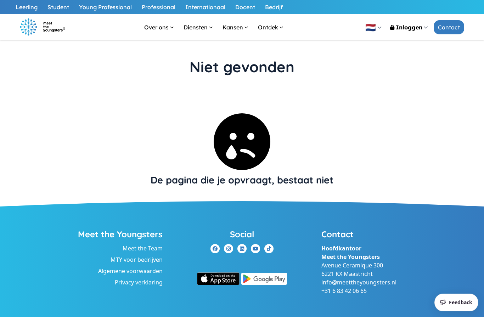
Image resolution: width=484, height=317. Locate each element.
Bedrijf (274, 7)
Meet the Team (143, 248)
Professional (158, 7)
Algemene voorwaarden (130, 271)
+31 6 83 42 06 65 (344, 291)
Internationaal (205, 7)
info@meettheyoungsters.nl (358, 282)
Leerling (27, 7)
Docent (245, 7)
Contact (449, 27)
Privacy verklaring (139, 282)
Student (58, 7)
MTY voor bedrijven (137, 260)
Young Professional (105, 7)
